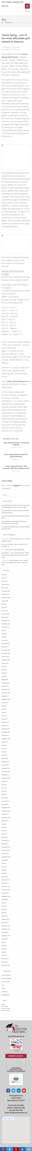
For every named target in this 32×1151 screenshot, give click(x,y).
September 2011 (6, 935)
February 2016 (5, 761)
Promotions (5, 991)
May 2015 (4, 791)
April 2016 (4, 755)
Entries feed (5, 1006)
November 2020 (6, 591)
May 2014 (4, 830)
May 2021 (4, 574)
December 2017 (6, 689)
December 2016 (6, 729)
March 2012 (5, 916)
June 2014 (4, 827)
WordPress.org (5, 1010)
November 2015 (6, 771)
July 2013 (4, 863)
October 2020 (5, 594)
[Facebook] (8, 1091)
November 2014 (6, 811)
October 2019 (5, 627)
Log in (3, 1004)
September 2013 (6, 857)
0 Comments (16, 49)
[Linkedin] (19, 1091)
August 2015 (5, 781)
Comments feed (6, 1008)
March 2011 (5, 955)
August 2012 (5, 899)
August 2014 (5, 821)
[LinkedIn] (22, 1149)
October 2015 (5, 775)
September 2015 (6, 778)
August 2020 (5, 601)
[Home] (2, 22)
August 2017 (5, 702)
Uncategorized (6, 49)
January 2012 (5, 922)
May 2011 (4, 949)
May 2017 (4, 712)
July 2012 (4, 903)
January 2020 (5, 617)
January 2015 (5, 804)
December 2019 (6, 620)
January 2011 (5, 962)
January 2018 (5, 686)
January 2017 (5, 725)
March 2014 (5, 837)
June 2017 (4, 709)
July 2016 (4, 745)
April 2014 (4, 834)
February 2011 (5, 958)
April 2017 (4, 716)
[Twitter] (13, 1091)
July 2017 (4, 706)
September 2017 (6, 699)
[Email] (29, 1149)
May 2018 (4, 673)
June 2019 (4, 633)
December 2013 (6, 847)
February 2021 (5, 584)
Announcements (6, 975)
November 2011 (6, 929)
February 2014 (5, 840)
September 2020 (6, 597)
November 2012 (6, 889)
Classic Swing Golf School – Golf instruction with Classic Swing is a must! (16, 467)
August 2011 (5, 939)
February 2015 (5, 801)
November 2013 (6, 850)
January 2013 (5, 883)
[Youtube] (24, 1091)
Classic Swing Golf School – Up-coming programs (16, 444)
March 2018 (5, 679)
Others (3, 988)
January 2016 (5, 765)
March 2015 (5, 798)
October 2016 (5, 735)
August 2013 (5, 860)
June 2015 (4, 788)
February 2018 (5, 683)
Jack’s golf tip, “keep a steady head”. (15, 549)
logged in (17, 485)
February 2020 (5, 614)
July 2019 (4, 630)
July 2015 (4, 784)
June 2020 (4, 607)
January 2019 (5, 647)
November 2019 (6, 624)
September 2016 (6, 738)
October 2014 (5, 814)
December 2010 (6, 965)
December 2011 (6, 926)
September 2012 (6, 896)
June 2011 (4, 945)
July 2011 (4, 942)
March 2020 (5, 610)
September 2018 (6, 660)
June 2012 (4, 906)
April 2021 (4, 578)
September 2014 (6, 817)
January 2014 (5, 844)
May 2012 (4, 909)
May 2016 (4, 752)
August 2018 (5, 663)
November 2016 (6, 732)
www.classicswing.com (17, 381)
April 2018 (4, 676)
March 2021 (5, 581)
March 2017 (5, 719)
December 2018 (6, 650)
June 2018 (4, 670)
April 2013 (4, 873)
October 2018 (5, 656)
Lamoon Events (6, 981)
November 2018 (6, 653)
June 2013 (4, 866)
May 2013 (4, 870)
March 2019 (5, 640)
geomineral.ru (5, 553)
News (3, 985)
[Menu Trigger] (27, 6)
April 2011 (4, 952)
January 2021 (5, 587)
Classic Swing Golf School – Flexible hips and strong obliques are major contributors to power (15, 555)
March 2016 (5, 758)
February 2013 (5, 880)
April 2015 (4, 794)
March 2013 (5, 876)
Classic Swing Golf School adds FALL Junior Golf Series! (16, 455)
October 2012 (5, 893)
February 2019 (5, 643)
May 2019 (4, 637)
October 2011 (5, 932)
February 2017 (5, 722)
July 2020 (4, 604)
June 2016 (4, 748)
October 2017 (5, 696)
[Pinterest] (16, 1149)
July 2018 (4, 666)
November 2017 (6, 693)
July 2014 (4, 824)
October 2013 (5, 853)
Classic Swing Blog (6, 978)
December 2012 (6, 886)
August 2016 (5, 742)
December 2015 (6, 768)
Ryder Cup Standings (7, 544)
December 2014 (6, 807)
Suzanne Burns (7, 47)
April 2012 (4, 912)
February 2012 (5, 919)
